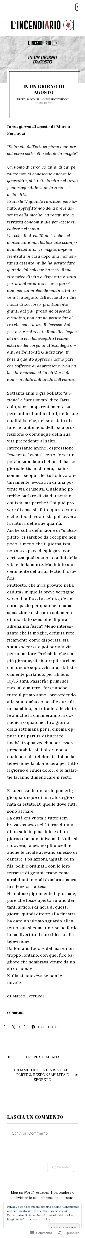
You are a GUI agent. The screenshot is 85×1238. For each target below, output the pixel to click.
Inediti (21, 99)
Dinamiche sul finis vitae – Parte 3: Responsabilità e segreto (42, 1075)
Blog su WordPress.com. (30, 1192)
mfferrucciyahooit (56, 99)
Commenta (60, 1167)
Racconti (33, 99)
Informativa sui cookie (35, 1219)
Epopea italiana (43, 1057)
